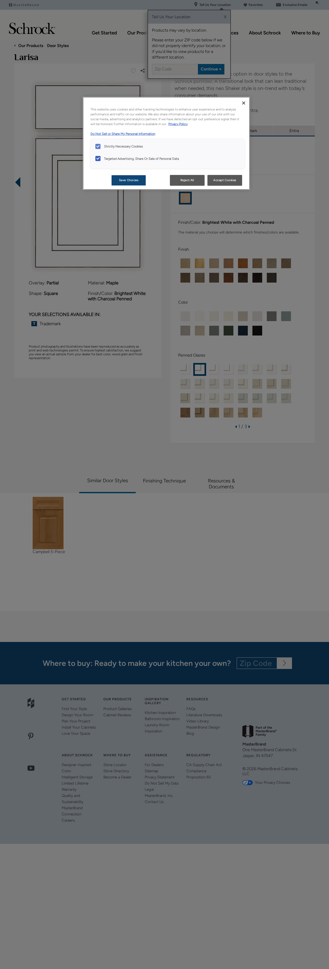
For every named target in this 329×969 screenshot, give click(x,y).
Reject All (187, 180)
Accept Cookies (224, 180)
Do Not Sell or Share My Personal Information (122, 134)
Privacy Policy (178, 124)
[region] (166, 143)
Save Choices (129, 180)
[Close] (243, 103)
